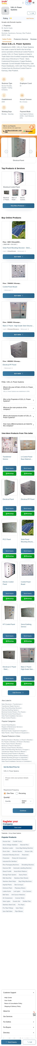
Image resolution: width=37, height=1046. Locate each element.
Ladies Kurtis (7, 891)
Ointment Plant (7, 888)
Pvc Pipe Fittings (8, 908)
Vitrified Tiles (27, 901)
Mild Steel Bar (7, 878)
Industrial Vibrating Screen (11, 854)
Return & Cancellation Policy (13, 1003)
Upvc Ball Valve (7, 911)
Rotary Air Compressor (19, 858)
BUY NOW (17, 256)
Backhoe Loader (8, 848)
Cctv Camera (27, 891)
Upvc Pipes (19, 908)
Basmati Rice (24, 844)
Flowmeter (6, 858)
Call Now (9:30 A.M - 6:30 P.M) (13, 131)
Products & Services (21, 39)
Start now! (17, 827)
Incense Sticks (19, 898)
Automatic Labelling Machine (22, 868)
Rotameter (25, 854)
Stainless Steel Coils (9, 904)
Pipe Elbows (19, 911)
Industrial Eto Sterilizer (10, 861)
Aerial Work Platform (20, 871)
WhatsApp (29, 131)
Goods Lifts (16, 901)
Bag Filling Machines (25, 881)
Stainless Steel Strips (9, 881)
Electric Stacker (17, 851)
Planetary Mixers (20, 888)
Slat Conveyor (18, 884)
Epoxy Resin (23, 874)
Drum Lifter (6, 851)
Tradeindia (4, 833)
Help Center (8, 997)
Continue (23, 810)
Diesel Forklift (7, 871)
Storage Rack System (9, 874)
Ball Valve (6, 894)
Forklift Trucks (17, 841)
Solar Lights (6, 901)
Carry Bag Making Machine (24, 848)
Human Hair (6, 841)
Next (30, 151)
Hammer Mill (7, 868)
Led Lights (17, 891)
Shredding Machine (28, 864)
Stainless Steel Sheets (21, 878)
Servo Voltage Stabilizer (10, 844)
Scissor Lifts (28, 851)
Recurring (22, 793)
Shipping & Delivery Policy (12, 1006)
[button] (31, 13)
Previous (6, 151)
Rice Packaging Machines (11, 864)
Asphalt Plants (7, 884)
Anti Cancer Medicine (18, 894)
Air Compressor (8, 898)
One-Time (10, 793)
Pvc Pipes (21, 904)
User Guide (8, 1000)
